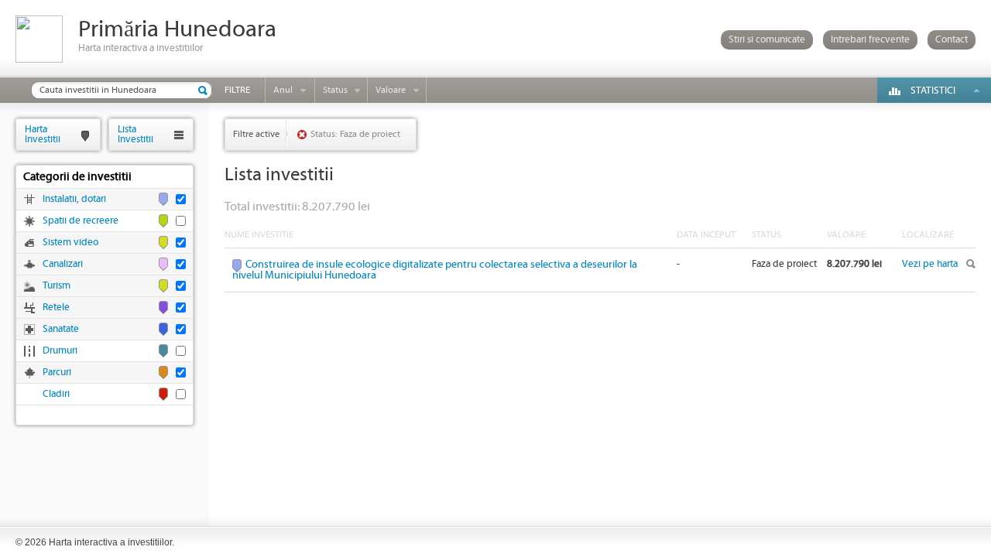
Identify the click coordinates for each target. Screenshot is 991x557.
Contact (951, 40)
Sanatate (61, 329)
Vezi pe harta (930, 264)
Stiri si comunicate (767, 40)
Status (335, 90)
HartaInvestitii (42, 134)
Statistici (932, 91)
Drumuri (60, 351)
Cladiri (56, 394)
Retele (56, 307)
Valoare (390, 90)
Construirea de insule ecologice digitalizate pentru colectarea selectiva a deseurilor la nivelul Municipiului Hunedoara (434, 270)
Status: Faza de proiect (355, 134)
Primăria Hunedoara (177, 30)
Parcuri (57, 372)
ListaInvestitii (135, 134)
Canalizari (63, 264)
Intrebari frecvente (870, 40)
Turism (56, 286)
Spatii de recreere (80, 221)
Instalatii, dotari (74, 199)
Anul (283, 90)
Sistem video (70, 242)
